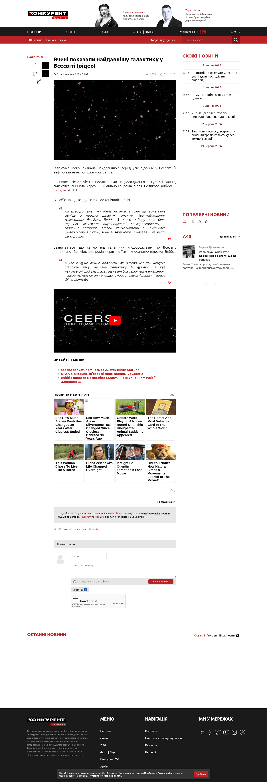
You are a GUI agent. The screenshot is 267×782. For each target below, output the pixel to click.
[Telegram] (201, 733)
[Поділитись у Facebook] (34, 65)
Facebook (116, 513)
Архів (235, 32)
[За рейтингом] (199, 221)
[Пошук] (236, 40)
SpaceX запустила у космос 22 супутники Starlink (100, 369)
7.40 (105, 32)
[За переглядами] (184, 221)
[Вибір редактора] (206, 221)
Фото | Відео (143, 32)
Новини (34, 32)
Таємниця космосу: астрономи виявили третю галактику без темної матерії (213, 135)
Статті (71, 32)
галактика (80, 529)
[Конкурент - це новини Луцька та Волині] (46, 724)
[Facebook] (208, 733)
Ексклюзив (227, 635)
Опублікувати (161, 581)
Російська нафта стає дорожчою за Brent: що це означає (217, 253)
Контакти (151, 731)
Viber (97, 516)
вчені (67, 529)
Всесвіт (93, 529)
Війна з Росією (56, 40)
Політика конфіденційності (163, 738)
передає (60, 190)
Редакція (151, 752)
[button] (202, 284)
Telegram (85, 516)
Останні (199, 635)
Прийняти (201, 774)
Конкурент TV (109, 759)
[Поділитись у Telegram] (38, 81)
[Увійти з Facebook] (85, 589)
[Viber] (241, 734)
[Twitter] (217, 734)
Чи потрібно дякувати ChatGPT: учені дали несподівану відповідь (214, 76)
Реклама (151, 745)
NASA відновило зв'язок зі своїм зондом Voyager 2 (102, 373)
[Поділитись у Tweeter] (34, 73)
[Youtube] (225, 734)
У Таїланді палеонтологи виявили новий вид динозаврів (214, 114)
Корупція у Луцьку (162, 40)
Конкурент (192, 32)
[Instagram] (233, 734)
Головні (212, 635)
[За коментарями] (192, 221)
